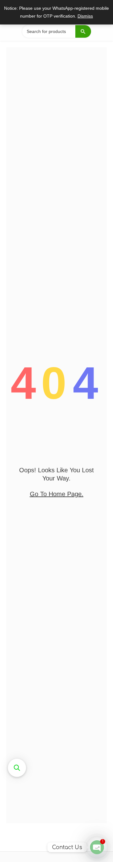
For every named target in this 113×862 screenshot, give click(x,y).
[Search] (83, 31)
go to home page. (56, 494)
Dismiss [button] (85, 16)
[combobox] (56, 31)
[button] (17, 768)
